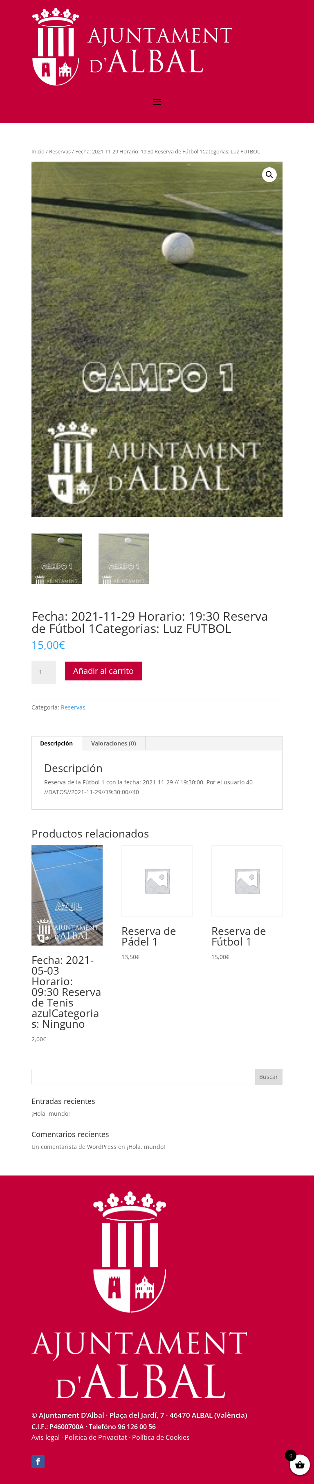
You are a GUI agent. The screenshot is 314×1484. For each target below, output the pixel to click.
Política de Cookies (161, 1437)
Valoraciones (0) (113, 743)
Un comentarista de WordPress (74, 1147)
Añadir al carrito (103, 670)
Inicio (38, 151)
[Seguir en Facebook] (38, 1461)
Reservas (60, 151)
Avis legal (45, 1437)
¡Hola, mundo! (50, 1113)
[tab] (56, 743)
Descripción (56, 743)
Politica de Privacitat (96, 1437)
